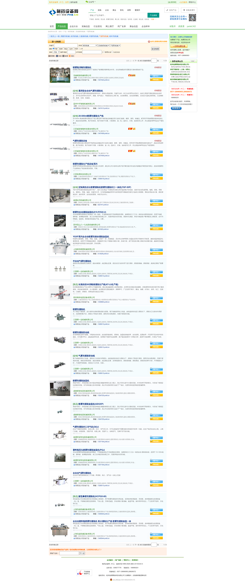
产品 (64, 31)
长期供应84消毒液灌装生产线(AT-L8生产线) (98, 284)
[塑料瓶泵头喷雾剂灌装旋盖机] (60, 457)
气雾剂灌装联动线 (86, 355)
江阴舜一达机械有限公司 (83, 271)
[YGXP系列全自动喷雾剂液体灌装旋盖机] (60, 245)
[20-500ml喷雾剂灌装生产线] (60, 124)
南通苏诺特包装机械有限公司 (85, 437)
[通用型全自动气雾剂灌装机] (60, 99)
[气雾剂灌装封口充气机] (60, 434)
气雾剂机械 (90, 31)
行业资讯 (98, 26)
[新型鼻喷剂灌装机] (60, 504)
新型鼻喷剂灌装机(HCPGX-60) (92, 496)
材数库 (173, 26)
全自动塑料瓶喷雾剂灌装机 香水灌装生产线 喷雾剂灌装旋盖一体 (102, 521)
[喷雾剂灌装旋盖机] (60, 388)
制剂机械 (71, 31)
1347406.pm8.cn (103, 133)
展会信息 (134, 26)
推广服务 (118, 560)
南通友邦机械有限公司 (82, 200)
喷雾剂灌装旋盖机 (81, 380)
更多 (153, 19)
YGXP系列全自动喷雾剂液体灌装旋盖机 (91, 236)
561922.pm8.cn (103, 229)
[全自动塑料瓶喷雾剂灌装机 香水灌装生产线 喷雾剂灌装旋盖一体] (60, 529)
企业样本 (146, 26)
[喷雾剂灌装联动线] (60, 340)
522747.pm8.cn (103, 204)
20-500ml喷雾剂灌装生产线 (90, 115)
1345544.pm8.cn (103, 514)
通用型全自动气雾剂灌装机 (90, 90)
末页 (141, 60)
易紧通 (181, 26)
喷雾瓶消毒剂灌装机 (82, 67)
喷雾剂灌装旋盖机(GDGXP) (90, 403)
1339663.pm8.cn (103, 302)
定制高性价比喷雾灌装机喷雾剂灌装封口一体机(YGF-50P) (104, 187)
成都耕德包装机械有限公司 (84, 391)
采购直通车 (190, 10)
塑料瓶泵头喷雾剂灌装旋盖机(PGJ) (89, 449)
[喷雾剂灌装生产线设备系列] (60, 171)
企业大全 (74, 26)
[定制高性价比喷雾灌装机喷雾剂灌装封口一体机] (60, 195)
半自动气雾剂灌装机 (82, 260)
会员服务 (183, 2)
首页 (52, 26)
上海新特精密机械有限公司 (84, 249)
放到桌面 (73, 2)
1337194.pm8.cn (103, 441)
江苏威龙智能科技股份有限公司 (85, 128)
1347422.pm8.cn (103, 80)
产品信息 (62, 26)
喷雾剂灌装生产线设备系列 (85, 163)
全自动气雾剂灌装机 (82, 472)
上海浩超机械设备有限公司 (84, 509)
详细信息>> (156, 79)
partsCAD (191, 26)
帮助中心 (192, 2)
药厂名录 (122, 26)
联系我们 (135, 560)
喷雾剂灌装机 (79, 309)
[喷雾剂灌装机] (60, 317)
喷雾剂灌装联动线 (81, 332)
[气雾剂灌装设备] (60, 148)
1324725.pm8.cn (103, 395)
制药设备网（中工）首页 (59, 2)
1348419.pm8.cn (103, 178)
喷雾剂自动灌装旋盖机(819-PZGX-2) (89, 212)
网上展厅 (110, 26)
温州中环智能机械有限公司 (84, 103)
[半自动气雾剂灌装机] (60, 268)
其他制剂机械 (80, 31)
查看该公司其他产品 (82, 80)
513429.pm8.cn (103, 253)
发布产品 (172, 10)
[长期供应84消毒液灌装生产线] (60, 293)
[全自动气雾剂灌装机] (60, 480)
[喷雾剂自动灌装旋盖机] (60, 220)
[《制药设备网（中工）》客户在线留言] (176, 108)
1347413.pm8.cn (103, 108)
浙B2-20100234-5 (136, 564)
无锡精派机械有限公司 (82, 75)
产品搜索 (153, 15)
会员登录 (172, 2)
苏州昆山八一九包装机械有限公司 (86, 224)
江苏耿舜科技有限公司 (82, 174)
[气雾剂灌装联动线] (60, 364)
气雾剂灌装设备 (80, 140)
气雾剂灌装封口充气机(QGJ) (86, 426)
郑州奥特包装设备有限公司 (84, 297)
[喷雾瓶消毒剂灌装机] (60, 75)
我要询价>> (156, 76)
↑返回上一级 (54, 36)
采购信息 (86, 26)
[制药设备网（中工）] (64, 12)
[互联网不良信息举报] (84, 572)
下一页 (137, 60)
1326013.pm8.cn (103, 276)
